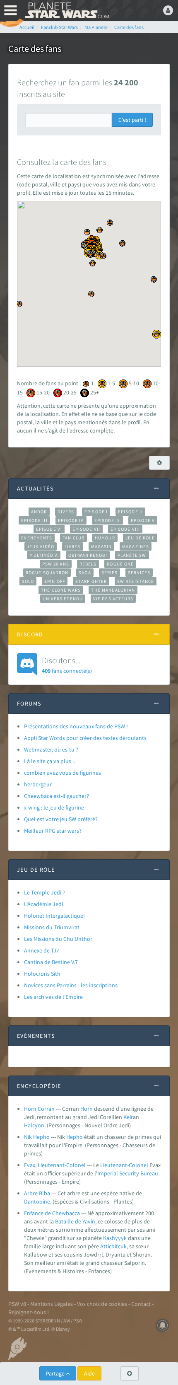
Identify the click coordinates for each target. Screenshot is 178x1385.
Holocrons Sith (42, 973)
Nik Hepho (37, 1137)
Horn (86, 1108)
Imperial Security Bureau (127, 1173)
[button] (156, 334)
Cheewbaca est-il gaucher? (56, 796)
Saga (85, 572)
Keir (128, 1117)
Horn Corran (39, 1108)
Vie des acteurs (113, 599)
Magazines (135, 546)
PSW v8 (17, 1304)
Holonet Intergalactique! (54, 915)
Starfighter (91, 581)
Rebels (88, 564)
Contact (141, 1304)
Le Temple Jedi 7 (44, 892)
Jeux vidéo (40, 546)
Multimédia (43, 555)
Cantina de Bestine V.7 (51, 962)
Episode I (96, 512)
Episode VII (86, 529)
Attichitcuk (113, 1246)
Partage (56, 1373)
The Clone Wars (61, 590)
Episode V (143, 520)
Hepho (74, 1137)
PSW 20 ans (55, 564)
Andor (39, 512)
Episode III (34, 520)
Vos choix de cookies (102, 1304)
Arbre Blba (37, 1193)
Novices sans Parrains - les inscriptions (71, 985)
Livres (73, 546)
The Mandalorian (113, 590)
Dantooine (37, 1201)
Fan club (73, 538)
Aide (89, 1373)
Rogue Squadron (47, 572)
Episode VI (49, 529)
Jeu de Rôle (140, 538)
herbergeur (38, 784)
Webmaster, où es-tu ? (51, 749)
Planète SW (132, 555)
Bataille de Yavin (75, 1221)
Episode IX (107, 520)
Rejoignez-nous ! (28, 1312)
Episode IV (71, 520)
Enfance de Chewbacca (52, 1213)
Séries (109, 572)
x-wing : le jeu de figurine (54, 807)
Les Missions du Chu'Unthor (58, 939)
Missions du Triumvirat (51, 927)
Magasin (101, 546)
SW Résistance (135, 581)
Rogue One (120, 564)
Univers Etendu (63, 599)
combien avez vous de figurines (62, 772)
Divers (66, 512)
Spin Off (54, 581)
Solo (28, 581)
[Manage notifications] (162, 1325)
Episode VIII (125, 529)
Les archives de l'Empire (53, 997)
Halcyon (34, 1125)
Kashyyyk (115, 1238)
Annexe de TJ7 (41, 950)
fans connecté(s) (67, 664)
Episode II (130, 512)
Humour (105, 538)
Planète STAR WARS (66, 10)
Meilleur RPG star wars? (53, 830)
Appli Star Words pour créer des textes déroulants (85, 738)
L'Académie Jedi (43, 904)
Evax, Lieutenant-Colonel (55, 1165)
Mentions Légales (51, 1304)
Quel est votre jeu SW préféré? (61, 819)
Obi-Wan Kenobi (87, 555)
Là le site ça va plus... (49, 761)
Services (139, 572)
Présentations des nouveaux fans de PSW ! (76, 726)
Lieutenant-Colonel (124, 1165)
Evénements (36, 538)
